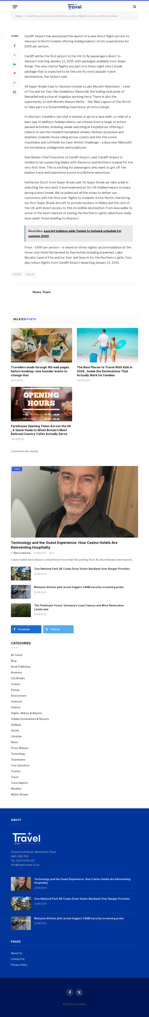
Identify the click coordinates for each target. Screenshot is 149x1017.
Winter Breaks (20, 794)
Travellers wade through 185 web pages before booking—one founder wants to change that (40, 371)
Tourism (16, 771)
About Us (16, 953)
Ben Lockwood (22, 553)
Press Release (20, 747)
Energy (15, 689)
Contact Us (18, 959)
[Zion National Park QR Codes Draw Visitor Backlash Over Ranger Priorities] (21, 573)
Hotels (15, 730)
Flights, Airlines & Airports (26, 713)
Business (16, 672)
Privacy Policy (19, 964)
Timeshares (18, 759)
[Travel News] (74, 7)
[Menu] (15, 7)
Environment (19, 695)
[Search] (134, 7)
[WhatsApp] (14, 82)
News (14, 742)
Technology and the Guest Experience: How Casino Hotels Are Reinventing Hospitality (64, 545)
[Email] (14, 92)
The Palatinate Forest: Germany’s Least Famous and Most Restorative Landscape (79, 607)
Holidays (16, 724)
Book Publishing (20, 666)
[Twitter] (14, 54)
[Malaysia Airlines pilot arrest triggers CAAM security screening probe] (21, 592)
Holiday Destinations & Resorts (30, 718)
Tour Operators (20, 765)
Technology (18, 753)
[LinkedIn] (14, 64)
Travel (17, 469)
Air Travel (16, 655)
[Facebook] (14, 45)
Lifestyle (16, 736)
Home (18, 16)
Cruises (15, 684)
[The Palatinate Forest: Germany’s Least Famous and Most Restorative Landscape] (21, 610)
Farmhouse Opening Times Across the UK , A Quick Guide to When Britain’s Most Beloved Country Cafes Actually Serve (41, 430)
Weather (16, 788)
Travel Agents (19, 782)
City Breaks (18, 678)
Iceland (30, 274)
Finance (16, 707)
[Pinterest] (14, 73)
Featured (16, 701)
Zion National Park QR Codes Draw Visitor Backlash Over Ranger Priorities (82, 568)
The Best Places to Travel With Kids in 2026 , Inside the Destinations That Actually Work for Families (104, 371)
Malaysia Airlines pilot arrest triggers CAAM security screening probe (79, 587)
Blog (14, 660)
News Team (42, 292)
